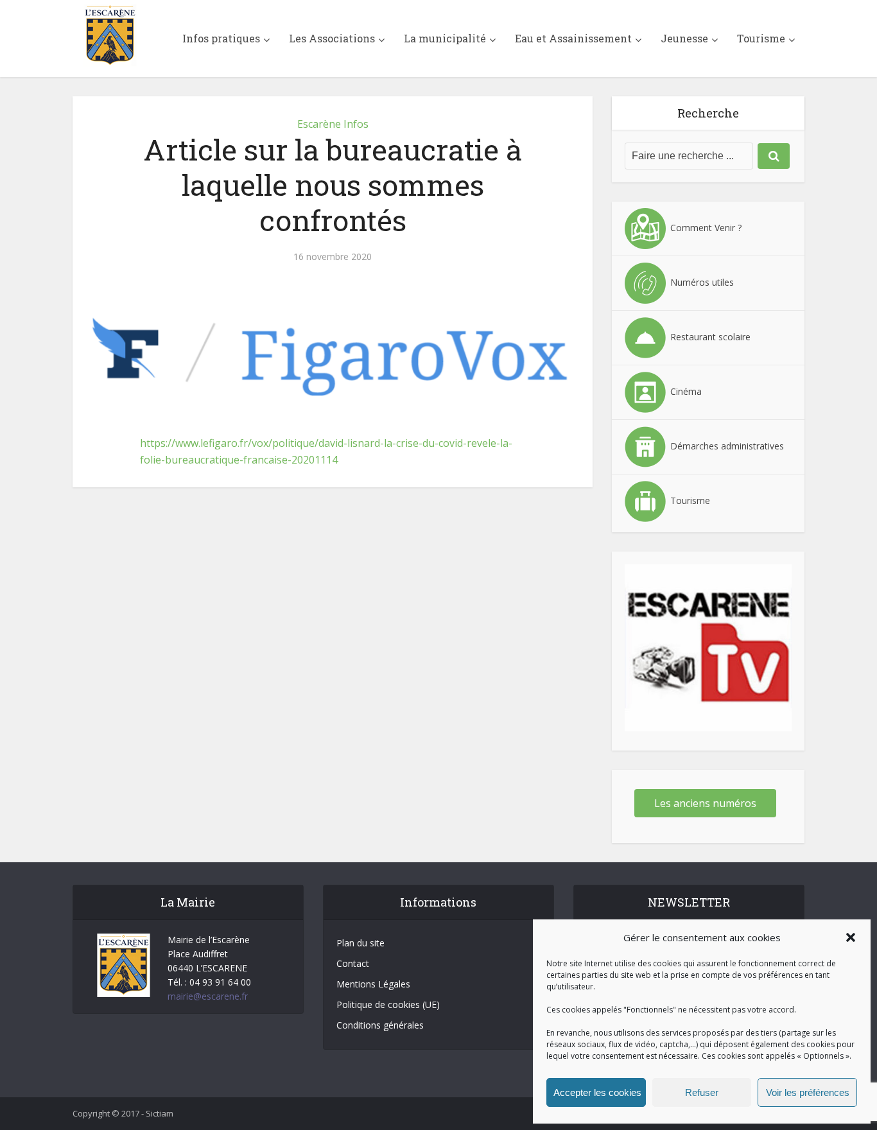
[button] (850, 937)
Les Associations (332, 38)
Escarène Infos (333, 124)
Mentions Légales (373, 984)
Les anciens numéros (705, 803)
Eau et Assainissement (573, 38)
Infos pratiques (221, 38)
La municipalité (445, 38)
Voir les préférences (807, 1092)
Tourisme (761, 38)
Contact (352, 963)
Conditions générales (380, 1025)
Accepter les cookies (597, 1092)
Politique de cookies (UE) (388, 1004)
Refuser (701, 1092)
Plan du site (360, 943)
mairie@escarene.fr (208, 996)
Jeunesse (684, 38)
